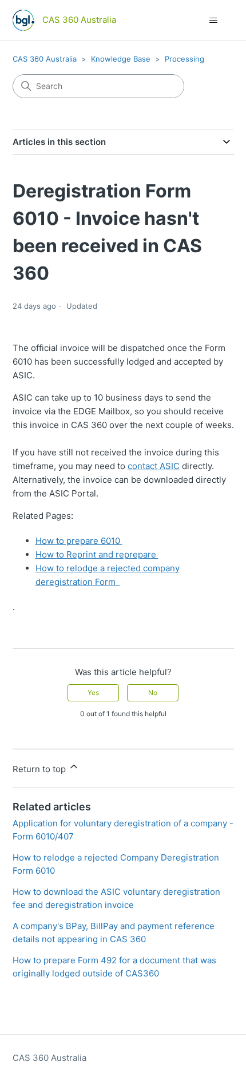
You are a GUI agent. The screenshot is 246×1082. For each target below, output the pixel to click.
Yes (93, 692)
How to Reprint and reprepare (96, 554)
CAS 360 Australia (45, 58)
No (152, 692)
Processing (184, 58)
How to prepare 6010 (78, 540)
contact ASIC (154, 466)
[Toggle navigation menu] (213, 20)
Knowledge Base (120, 58)
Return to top (40, 769)
